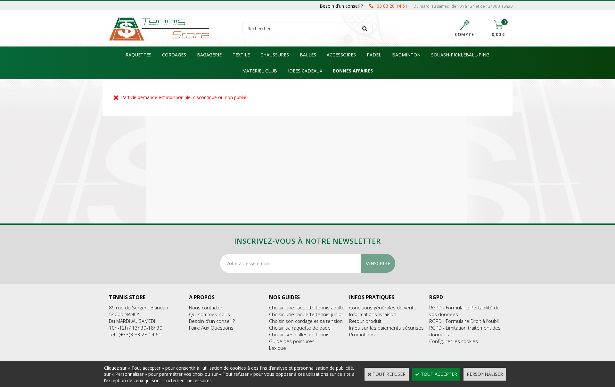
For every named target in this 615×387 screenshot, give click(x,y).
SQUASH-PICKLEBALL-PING (460, 55)
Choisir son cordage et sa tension (306, 321)
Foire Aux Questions (211, 327)
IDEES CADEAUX (305, 71)
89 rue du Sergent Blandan (138, 307)
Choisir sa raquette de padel (300, 327)
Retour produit (365, 321)
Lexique (277, 348)
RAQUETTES (139, 55)
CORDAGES (174, 55)
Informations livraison (372, 314)
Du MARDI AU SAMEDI (132, 321)
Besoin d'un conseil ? (212, 321)
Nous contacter (206, 307)
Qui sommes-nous (209, 314)
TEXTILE (241, 55)
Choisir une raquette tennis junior (306, 314)
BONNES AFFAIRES (353, 71)
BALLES (308, 55)
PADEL (374, 55)
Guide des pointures (292, 341)
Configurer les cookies (453, 341)
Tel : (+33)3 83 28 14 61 (135, 334)
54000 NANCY (124, 314)
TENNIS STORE (127, 297)
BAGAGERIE (209, 55)
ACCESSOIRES (341, 55)
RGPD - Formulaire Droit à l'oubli (464, 321)
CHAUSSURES (274, 55)
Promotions (362, 334)
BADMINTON (406, 55)
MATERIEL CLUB (259, 71)
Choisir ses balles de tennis (299, 334)
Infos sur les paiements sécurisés (386, 327)
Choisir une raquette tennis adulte (307, 307)
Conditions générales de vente (382, 307)
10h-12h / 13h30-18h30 (135, 327)
